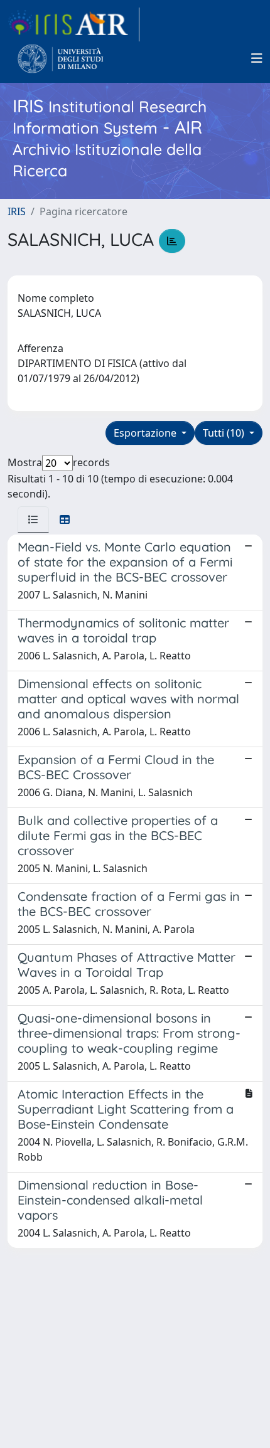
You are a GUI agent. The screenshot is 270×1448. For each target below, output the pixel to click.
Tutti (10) (225, 433)
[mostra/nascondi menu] (256, 58)
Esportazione (146, 433)
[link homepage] (73, 24)
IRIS (17, 211)
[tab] (33, 519)
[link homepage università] (61, 58)
